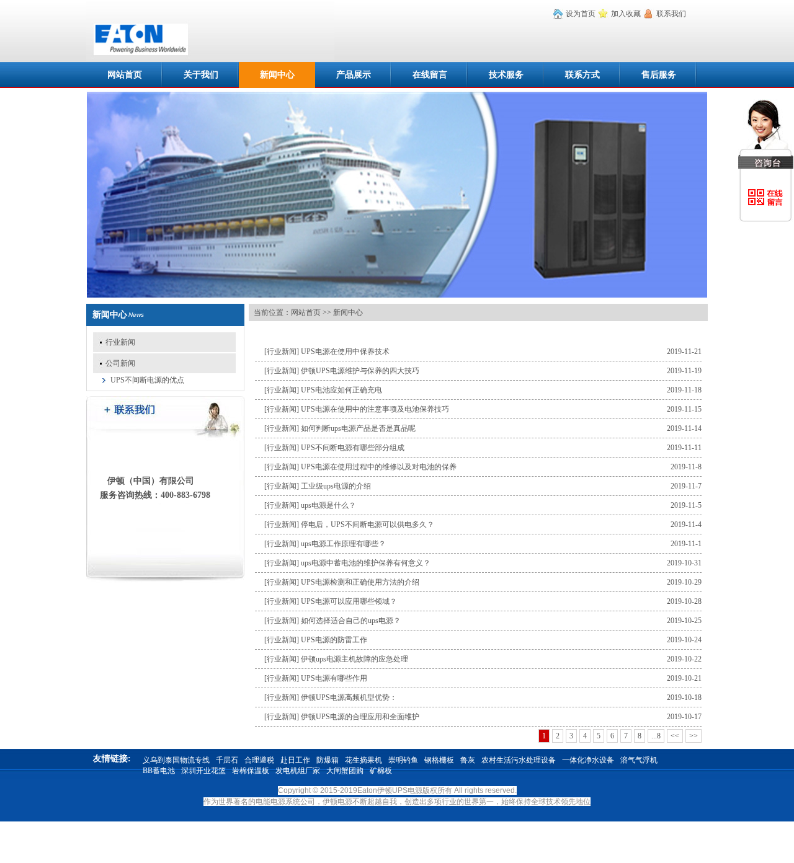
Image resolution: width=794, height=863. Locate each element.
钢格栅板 (439, 760)
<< (675, 736)
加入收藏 (626, 13)
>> (693, 736)
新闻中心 (277, 74)
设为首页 (581, 13)
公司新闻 (120, 363)
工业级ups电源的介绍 (336, 486)
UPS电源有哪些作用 (334, 678)
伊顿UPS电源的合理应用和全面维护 (360, 716)
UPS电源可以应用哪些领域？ (349, 601)
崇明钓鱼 (403, 760)
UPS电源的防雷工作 (334, 639)
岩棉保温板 (250, 770)
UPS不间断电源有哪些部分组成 (352, 447)
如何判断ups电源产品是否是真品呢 (358, 428)
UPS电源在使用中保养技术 (345, 351)
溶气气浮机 (639, 760)
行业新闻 (120, 342)
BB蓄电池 (159, 770)
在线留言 (430, 74)
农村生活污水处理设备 (518, 760)
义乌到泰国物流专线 (176, 760)
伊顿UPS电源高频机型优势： (349, 697)
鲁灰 (467, 760)
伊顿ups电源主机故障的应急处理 (354, 659)
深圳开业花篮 (203, 770)
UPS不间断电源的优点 (143, 380)
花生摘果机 (363, 760)
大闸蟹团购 (345, 770)
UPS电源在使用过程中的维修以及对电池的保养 (379, 466)
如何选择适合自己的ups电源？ (351, 620)
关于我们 (201, 74)
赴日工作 (295, 760)
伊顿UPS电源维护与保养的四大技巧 (360, 370)
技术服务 (506, 74)
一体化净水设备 (588, 760)
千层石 (227, 760)
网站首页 (124, 74)
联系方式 (582, 74)
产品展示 (353, 74)
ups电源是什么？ (328, 505)
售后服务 (658, 74)
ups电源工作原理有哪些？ (343, 543)
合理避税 (259, 760)
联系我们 (671, 13)
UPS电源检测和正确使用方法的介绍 (360, 582)
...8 (656, 736)
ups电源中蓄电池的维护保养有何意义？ (365, 563)
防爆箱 (327, 760)
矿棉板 (381, 770)
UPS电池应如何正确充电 (341, 390)
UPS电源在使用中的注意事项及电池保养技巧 (375, 409)
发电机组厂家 (297, 770)
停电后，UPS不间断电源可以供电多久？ (367, 524)
